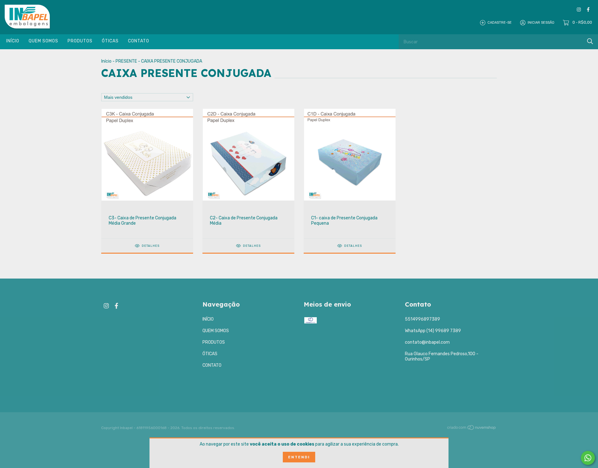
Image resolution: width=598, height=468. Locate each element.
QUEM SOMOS (43, 41)
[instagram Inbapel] (578, 9)
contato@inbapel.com (427, 342)
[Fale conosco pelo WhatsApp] (588, 458)
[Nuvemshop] (472, 428)
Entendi (299, 457)
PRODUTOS (80, 41)
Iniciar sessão (541, 23)
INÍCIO (12, 41)
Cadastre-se (499, 23)
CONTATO (138, 41)
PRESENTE (126, 61)
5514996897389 (422, 319)
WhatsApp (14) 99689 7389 (433, 330)
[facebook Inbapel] (588, 9)
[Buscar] (590, 41)
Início (106, 61)
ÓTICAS (110, 41)
